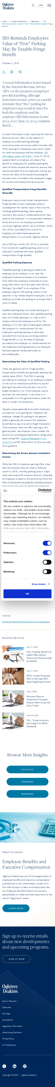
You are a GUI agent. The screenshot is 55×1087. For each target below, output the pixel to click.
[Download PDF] (3, 72)
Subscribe (6, 1007)
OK (27, 593)
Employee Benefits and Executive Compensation (26, 621)
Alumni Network (9, 1001)
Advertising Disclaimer (12, 1032)
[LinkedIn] (14, 1066)
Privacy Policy (8, 1038)
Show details (39, 584)
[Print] (11, 72)
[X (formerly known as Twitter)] (4, 1066)
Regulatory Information (12, 1026)
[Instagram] (25, 1066)
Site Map (6, 1013)
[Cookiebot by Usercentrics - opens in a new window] (38, 491)
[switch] (47, 552)
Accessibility (7, 1019)
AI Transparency (9, 1044)
